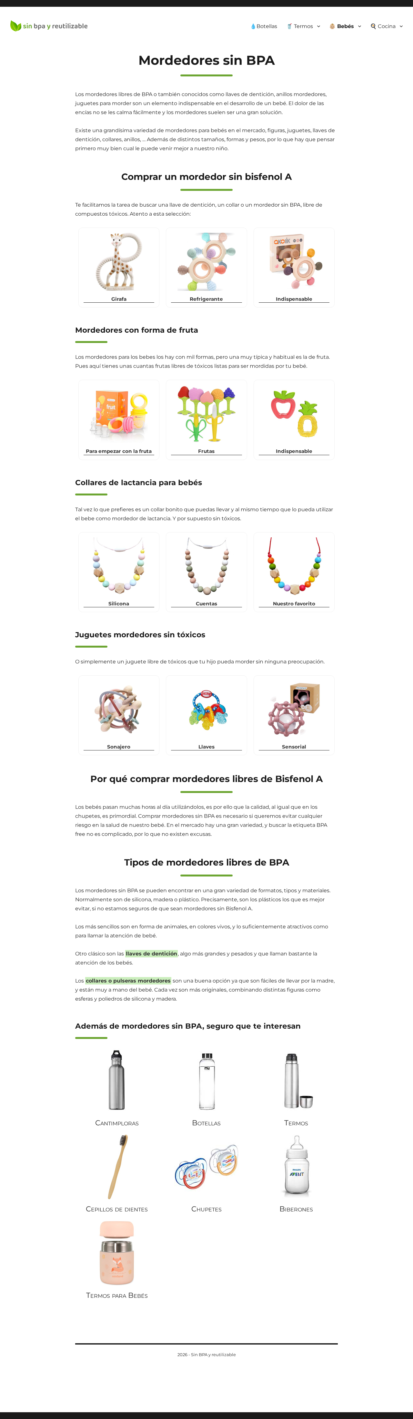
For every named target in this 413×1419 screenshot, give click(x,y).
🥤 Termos (299, 26)
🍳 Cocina (383, 26)
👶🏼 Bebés (341, 26)
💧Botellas (263, 26)
